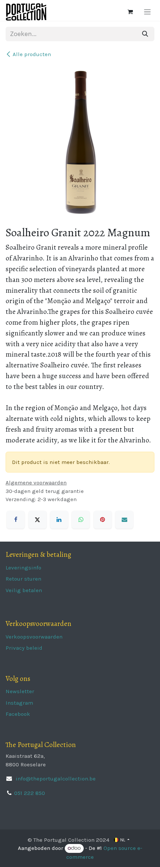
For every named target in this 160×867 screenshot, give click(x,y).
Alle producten (32, 54)
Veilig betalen (24, 590)
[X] (38, 520)
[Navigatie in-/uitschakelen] (147, 11)
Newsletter (20, 691)
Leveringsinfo (23, 567)
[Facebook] (16, 520)
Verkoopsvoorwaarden (34, 636)
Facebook (18, 714)
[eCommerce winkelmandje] (130, 12)
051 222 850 (29, 793)
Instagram (19, 702)
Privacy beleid (24, 647)
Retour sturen (23, 578)
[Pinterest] (103, 520)
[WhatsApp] (81, 520)
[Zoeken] (145, 34)
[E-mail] (124, 520)
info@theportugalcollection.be (55, 778)
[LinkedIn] (59, 520)
